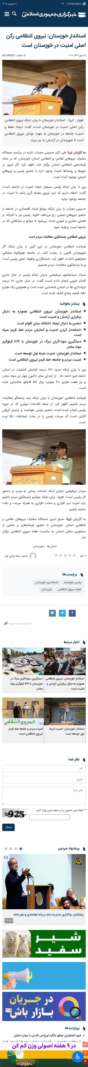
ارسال (8, 827)
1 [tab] (20, 848)
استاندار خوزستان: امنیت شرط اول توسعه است (48, 354)
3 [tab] (10, 848)
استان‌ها (52, 546)
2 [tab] (15, 848)
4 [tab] (6, 848)
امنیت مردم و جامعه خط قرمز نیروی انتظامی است (45, 360)
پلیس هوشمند (72, 582)
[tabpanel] (44, 889)
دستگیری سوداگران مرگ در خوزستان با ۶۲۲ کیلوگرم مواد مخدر (41, 344)
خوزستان (38, 546)
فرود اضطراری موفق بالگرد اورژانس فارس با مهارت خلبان (47, 1035)
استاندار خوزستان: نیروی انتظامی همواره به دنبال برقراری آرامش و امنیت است (41, 314)
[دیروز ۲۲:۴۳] (44, 881)
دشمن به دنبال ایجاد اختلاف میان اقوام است (49, 324)
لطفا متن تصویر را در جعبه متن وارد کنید (61, 810)
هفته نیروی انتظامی (69, 589)
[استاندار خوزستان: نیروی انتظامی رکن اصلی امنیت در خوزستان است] (44, 87)
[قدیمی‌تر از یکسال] (65, 661)
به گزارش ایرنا (76, 152)
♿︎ (78, 1056)
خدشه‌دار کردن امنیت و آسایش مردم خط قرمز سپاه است (41, 332)
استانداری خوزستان (46, 582)
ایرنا (49, 14)
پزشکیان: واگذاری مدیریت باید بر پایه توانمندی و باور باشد (48, 914)
